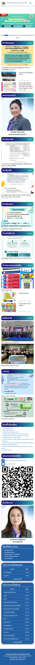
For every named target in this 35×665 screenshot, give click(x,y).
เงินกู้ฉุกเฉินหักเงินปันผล (9, 592)
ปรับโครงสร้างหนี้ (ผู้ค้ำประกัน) (11, 639)
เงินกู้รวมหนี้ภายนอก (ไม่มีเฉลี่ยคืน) (12, 606)
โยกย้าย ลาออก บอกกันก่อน (8, 396)
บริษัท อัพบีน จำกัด (20, 660)
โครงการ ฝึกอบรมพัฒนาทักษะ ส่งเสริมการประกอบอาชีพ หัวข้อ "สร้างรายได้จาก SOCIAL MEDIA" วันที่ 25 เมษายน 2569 (26, 86)
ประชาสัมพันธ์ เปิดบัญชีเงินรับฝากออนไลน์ (11, 229)
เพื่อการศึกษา (7, 622)
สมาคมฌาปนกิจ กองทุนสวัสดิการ (25, 304)
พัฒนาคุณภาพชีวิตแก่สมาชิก (11, 616)
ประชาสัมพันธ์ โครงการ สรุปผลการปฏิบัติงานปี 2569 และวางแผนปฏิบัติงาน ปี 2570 (15, 68)
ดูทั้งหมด (30, 43)
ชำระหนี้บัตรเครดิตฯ (8, 629)
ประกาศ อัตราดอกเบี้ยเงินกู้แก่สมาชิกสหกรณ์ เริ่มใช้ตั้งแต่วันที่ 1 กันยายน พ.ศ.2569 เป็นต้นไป (17, 165)
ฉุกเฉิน (5, 596)
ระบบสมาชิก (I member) (7, 419)
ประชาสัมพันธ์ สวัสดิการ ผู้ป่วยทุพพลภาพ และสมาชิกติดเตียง (16, 258)
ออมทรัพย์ (6, 576)
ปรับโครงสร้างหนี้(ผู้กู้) (9, 636)
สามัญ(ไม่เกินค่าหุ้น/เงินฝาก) (10, 602)
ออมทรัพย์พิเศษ (7, 572)
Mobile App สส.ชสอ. (6, 290)
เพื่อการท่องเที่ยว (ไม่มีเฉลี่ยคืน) (11, 609)
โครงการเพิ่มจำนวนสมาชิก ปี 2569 (10, 366)
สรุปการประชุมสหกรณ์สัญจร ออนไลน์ (26, 73)
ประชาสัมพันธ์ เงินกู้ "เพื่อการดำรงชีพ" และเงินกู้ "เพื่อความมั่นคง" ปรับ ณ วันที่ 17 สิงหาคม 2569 (16, 196)
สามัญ (5, 599)
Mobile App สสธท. (24, 293)
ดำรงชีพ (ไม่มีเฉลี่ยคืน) (9, 612)
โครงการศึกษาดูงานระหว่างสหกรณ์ (10, 343)
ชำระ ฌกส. (6, 632)
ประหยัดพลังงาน (8, 626)
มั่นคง (5, 619)
